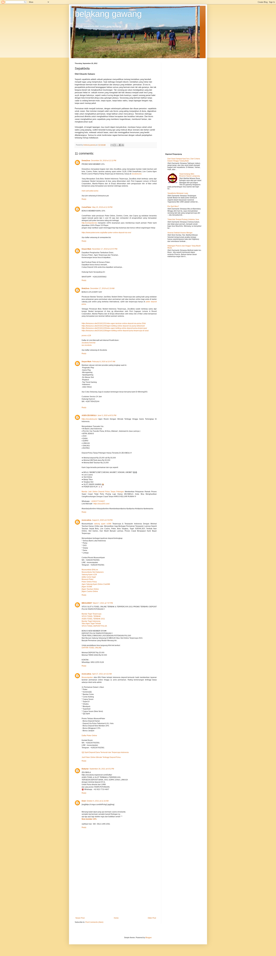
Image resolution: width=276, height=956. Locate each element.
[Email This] (111, 145)
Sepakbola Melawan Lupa (177, 193)
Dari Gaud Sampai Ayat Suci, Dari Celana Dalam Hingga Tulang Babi (183, 160)
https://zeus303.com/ (101, 504)
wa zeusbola (87, 345)
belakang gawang (108, 14)
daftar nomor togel (89, 577)
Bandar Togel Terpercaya (91, 614)
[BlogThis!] (114, 145)
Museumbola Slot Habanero (93, 572)
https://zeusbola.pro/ (89, 419)
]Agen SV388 (87, 587)
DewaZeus (86, 161)
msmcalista (86, 520)
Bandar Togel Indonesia (91, 621)
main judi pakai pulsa (90, 191)
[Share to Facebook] (120, 145)
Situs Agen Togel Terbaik (91, 624)
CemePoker (86, 207)
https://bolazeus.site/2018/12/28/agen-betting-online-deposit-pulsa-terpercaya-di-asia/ (115, 331)
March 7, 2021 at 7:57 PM (103, 603)
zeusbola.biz (137, 174)
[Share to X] (117, 145)
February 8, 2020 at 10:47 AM (103, 362)
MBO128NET (87, 603)
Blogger (148, 938)
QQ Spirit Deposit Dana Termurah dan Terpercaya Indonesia (105, 752)
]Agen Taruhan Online (90, 589)
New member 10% (89, 819)
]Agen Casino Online (90, 591)
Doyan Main (86, 249)
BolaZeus (85, 288)
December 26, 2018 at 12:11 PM (103, 161)
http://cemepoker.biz (89, 223)
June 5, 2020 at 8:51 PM (106, 415)
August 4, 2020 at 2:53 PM (102, 520)
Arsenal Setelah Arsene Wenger (179, 233)
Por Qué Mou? (173, 206)
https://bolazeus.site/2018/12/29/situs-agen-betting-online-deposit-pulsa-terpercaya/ (114, 328)
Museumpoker (87, 677)
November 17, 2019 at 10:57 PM (104, 249)
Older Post (152, 918)
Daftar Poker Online (89, 736)
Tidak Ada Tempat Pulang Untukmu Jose (183, 219)
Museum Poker (87, 579)
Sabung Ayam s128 (89, 575)
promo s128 (86, 336)
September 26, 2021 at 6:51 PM (101, 769)
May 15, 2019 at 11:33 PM (102, 207)
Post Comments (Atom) (94, 922)
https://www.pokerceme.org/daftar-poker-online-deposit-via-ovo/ (106, 233)
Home (116, 918)
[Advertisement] (116, 893)
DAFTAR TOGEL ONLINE (91, 648)
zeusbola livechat (88, 343)
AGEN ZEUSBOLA (89, 415)
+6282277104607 (98, 501)
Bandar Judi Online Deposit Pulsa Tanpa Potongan (103, 492)
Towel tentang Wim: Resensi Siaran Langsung (189, 175)
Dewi (84, 801)
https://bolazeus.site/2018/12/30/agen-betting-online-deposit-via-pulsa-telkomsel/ (113, 326)
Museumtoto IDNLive (90, 570)
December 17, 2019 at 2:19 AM (102, 288)
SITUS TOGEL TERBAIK (91, 616)
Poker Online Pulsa (89, 582)
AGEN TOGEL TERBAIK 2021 (93, 619)
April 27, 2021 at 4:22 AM (102, 674)
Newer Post (80, 918)
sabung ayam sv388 (102, 524)
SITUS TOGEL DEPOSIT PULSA (94, 626)
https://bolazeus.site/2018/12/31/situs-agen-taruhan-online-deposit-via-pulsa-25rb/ (114, 323)
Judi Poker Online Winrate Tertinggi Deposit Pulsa (101, 757)
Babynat (85, 769)
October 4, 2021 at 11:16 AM (98, 801)
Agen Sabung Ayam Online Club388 (96, 584)
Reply (84, 199)
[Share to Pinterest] (122, 145)
